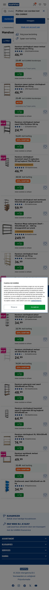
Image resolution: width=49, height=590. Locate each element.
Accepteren (35, 307)
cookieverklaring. (36, 300)
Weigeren (14, 307)
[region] (24, 295)
